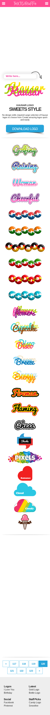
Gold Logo (34, 689)
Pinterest (8, 706)
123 (31, 670)
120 (43, 663)
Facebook (9, 702)
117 (14, 663)
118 (24, 663)
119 (33, 663)
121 (12, 670)
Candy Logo (35, 702)
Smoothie (33, 706)
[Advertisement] (25, 40)
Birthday (8, 693)
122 (21, 670)
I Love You (9, 689)
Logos (7, 686)
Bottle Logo (34, 693)
